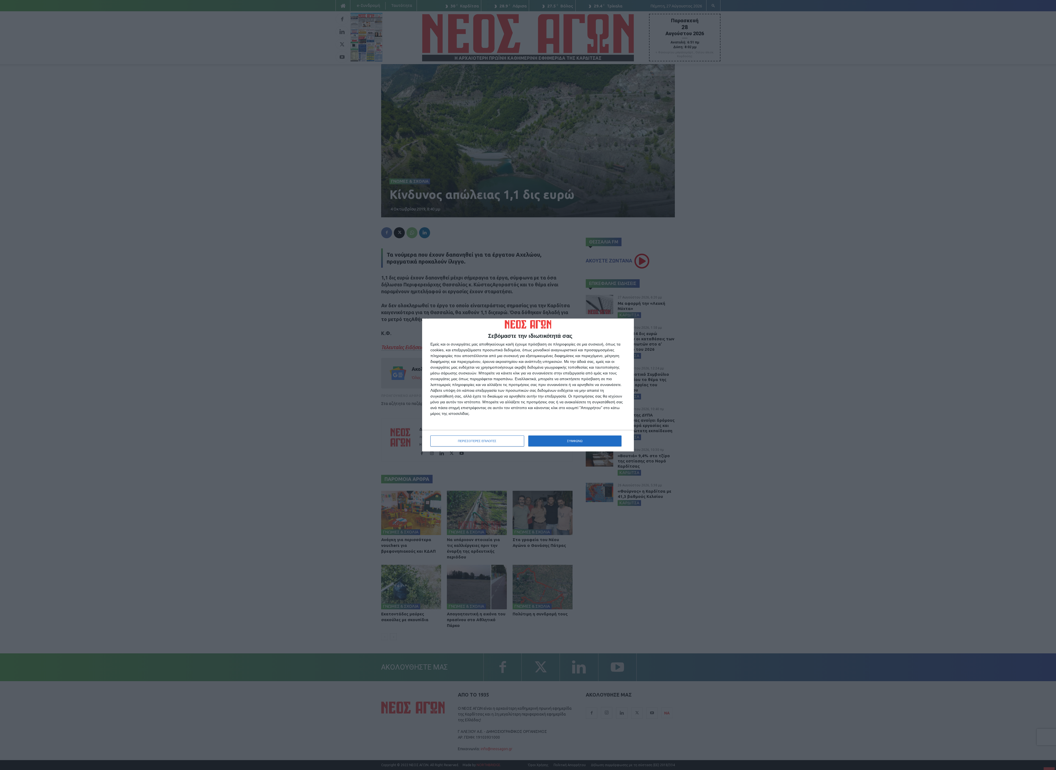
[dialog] (528, 385)
